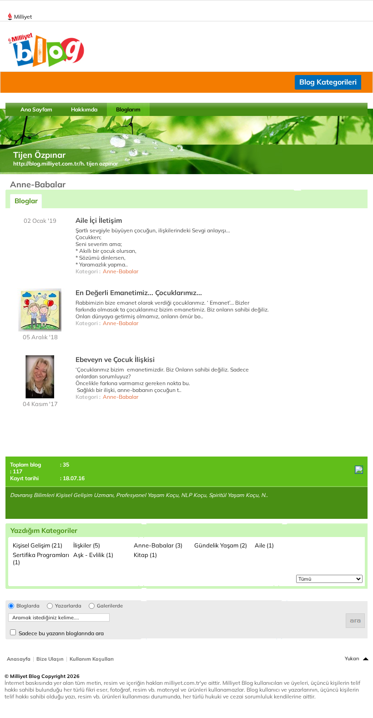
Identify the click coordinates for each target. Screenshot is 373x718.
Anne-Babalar (120, 271)
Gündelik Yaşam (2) (220, 545)
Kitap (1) (145, 554)
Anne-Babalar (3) (158, 545)
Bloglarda (28, 606)
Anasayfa (18, 659)
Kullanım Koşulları (92, 659)
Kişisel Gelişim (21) (37, 545)
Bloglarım (128, 109)
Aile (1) (264, 545)
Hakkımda (84, 109)
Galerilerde (110, 606)
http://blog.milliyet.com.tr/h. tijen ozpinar (65, 163)
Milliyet (23, 16)
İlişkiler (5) (86, 545)
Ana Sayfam (36, 109)
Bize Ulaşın (50, 659)
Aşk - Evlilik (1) (93, 554)
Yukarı (352, 658)
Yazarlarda (68, 606)
